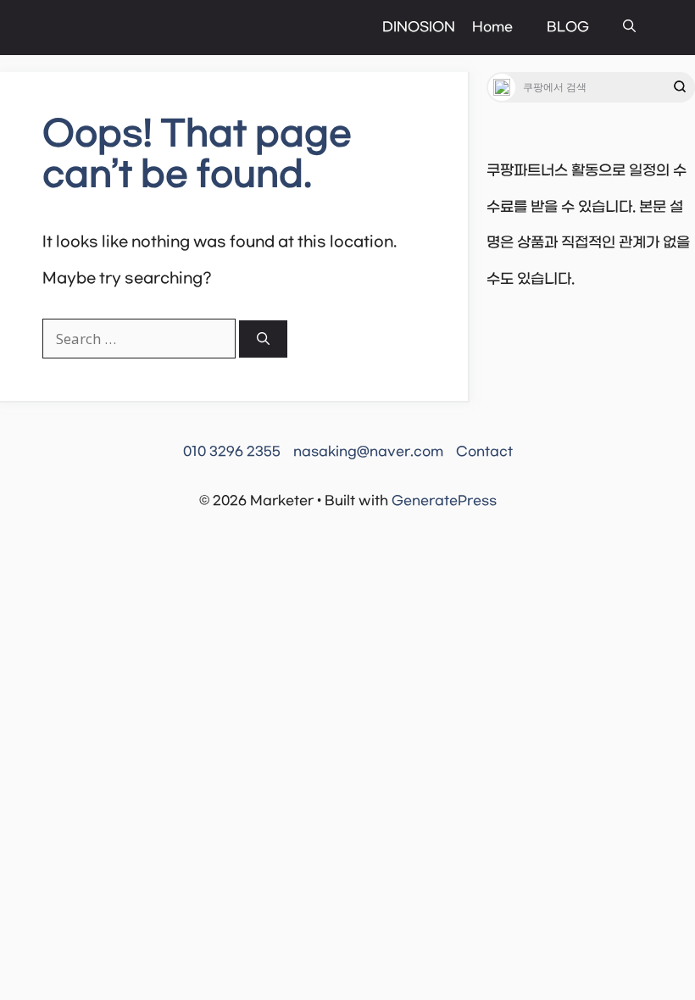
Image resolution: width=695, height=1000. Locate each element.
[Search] (263, 339)
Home (492, 27)
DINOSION (418, 27)
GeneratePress (444, 500)
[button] (629, 27)
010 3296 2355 (232, 451)
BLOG (568, 27)
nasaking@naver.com (368, 451)
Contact (484, 451)
